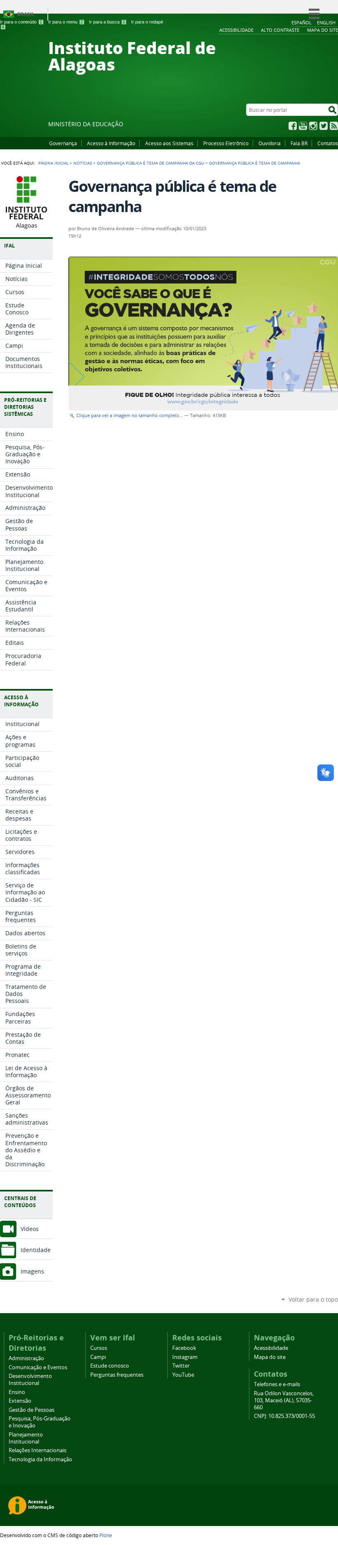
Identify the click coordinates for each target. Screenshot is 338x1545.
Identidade (36, 1250)
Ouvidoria (269, 143)
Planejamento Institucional (26, 1438)
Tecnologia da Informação (40, 1459)
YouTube (303, 126)
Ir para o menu (65, 21)
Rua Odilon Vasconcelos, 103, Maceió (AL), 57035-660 (284, 1400)
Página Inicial (53, 163)
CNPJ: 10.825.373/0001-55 (284, 1416)
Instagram (313, 126)
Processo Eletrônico (226, 143)
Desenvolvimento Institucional (30, 1380)
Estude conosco (109, 1365)
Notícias (82, 163)
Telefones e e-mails (277, 1384)
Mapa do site (270, 1357)
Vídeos (30, 1229)
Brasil (26, 14)
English (326, 22)
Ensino (17, 1392)
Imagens (32, 1271)
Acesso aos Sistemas (169, 143)
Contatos (327, 143)
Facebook (293, 126)
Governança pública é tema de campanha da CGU (150, 163)
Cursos (98, 1348)
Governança (63, 143)
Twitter (323, 126)
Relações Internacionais (37, 1450)
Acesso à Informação (111, 143)
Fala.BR (299, 143)
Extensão (20, 1400)
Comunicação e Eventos (38, 1367)
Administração (26, 1358)
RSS (334, 126)
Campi (98, 1357)
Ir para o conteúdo (21, 21)
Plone (105, 1535)
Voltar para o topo (313, 1299)
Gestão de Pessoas (31, 1409)
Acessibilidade (271, 1348)
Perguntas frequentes (116, 1374)
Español (301, 22)
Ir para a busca (107, 21)
